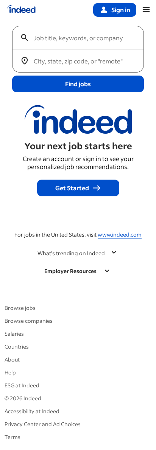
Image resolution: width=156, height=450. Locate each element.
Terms (12, 437)
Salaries (14, 333)
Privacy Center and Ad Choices (43, 424)
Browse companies (29, 320)
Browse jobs (20, 307)
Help (10, 372)
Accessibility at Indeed (32, 411)
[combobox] (81, 37)
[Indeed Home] (21, 10)
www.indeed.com (120, 234)
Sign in (120, 10)
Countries (17, 346)
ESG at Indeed (22, 385)
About (12, 359)
